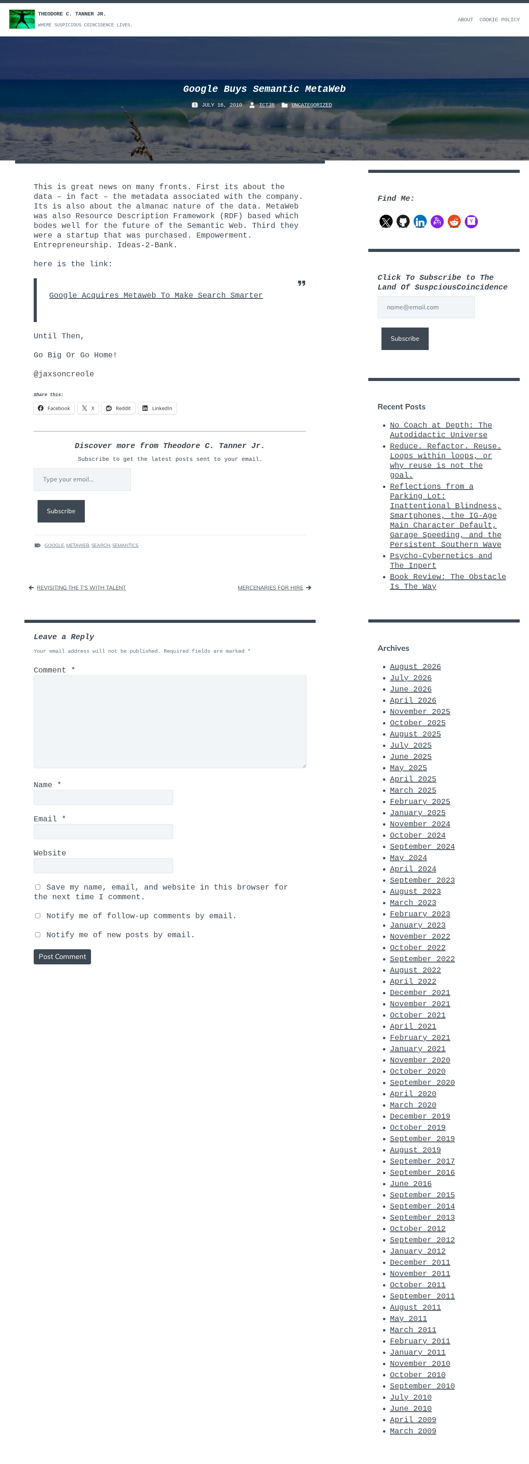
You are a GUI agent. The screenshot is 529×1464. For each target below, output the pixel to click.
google (54, 545)
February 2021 (420, 1037)
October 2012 (418, 1228)
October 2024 (418, 835)
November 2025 (420, 711)
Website (50, 853)
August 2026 (415, 666)
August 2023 (415, 891)
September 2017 (422, 1161)
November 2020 (420, 1060)
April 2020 (413, 1094)
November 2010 (420, 1363)
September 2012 (422, 1240)
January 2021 (418, 1049)
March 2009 (413, 1431)
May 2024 (408, 858)
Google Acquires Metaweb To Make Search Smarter (156, 295)
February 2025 (420, 801)
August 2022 (415, 970)
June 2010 (411, 1408)
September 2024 (422, 846)
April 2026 (413, 700)
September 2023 (422, 880)
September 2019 (422, 1139)
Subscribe (61, 511)
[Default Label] (403, 221)
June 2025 (411, 756)
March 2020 (413, 1105)
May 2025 (408, 768)
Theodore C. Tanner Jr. (72, 14)
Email (50, 819)
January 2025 (418, 813)
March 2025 (413, 790)
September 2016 (422, 1172)
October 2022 (418, 947)
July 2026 (411, 678)
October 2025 (418, 723)
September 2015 (422, 1195)
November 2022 (420, 936)
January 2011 (418, 1352)
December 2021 (420, 992)
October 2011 (418, 1285)
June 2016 (411, 1183)
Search (100, 545)
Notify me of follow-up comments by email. (141, 916)
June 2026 (411, 689)
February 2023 (420, 914)
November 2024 (420, 824)
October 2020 (418, 1071)
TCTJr (267, 105)
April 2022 (413, 981)
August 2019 (415, 1150)
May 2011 (408, 1318)
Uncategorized (312, 105)
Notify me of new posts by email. (120, 935)
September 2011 (422, 1296)
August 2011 (415, 1307)
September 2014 (422, 1206)
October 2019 (418, 1127)
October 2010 (418, 1375)
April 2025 (413, 779)
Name (48, 785)
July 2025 (411, 745)
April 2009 (413, 1420)
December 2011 (420, 1262)
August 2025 (415, 734)
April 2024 (413, 869)
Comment (55, 670)
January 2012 (418, 1251)
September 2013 (422, 1217)
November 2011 (420, 1273)
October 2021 (418, 1015)
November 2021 (420, 1004)
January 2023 (418, 925)
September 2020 (422, 1082)
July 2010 (411, 1397)
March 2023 (413, 902)
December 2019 (420, 1116)
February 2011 (420, 1341)
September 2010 (422, 1386)
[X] (386, 221)
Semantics (125, 545)
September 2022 (422, 959)
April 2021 (413, 1026)
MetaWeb (77, 545)
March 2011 (413, 1330)
